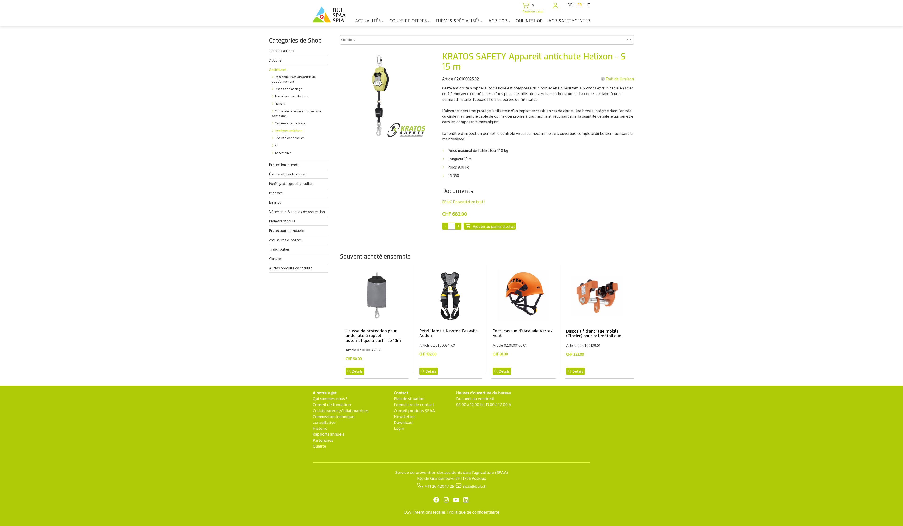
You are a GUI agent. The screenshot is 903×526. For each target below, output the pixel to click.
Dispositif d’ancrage (288, 89)
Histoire (320, 428)
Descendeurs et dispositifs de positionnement (294, 79)
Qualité (319, 446)
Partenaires (323, 440)
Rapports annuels (328, 434)
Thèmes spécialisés (458, 21)
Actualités (368, 21)
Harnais (280, 104)
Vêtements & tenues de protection (297, 212)
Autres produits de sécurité (291, 268)
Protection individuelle (286, 231)
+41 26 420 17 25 (439, 486)
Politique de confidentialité (474, 512)
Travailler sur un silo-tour (291, 96)
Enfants (275, 202)
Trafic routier (279, 249)
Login (399, 428)
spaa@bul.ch (474, 486)
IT (588, 5)
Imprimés (276, 193)
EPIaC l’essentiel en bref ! (463, 202)
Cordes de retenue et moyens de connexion (296, 114)
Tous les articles (281, 51)
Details (357, 372)
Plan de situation (409, 399)
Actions (275, 60)
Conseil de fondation (332, 405)
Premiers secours (282, 221)
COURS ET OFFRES (408, 21)
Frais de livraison (619, 79)
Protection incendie (284, 165)
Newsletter (404, 417)
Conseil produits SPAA (414, 411)
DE (569, 5)
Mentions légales (430, 512)
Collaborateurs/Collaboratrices (340, 411)
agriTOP (497, 21)
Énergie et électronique (287, 174)
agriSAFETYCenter (569, 21)
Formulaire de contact (414, 405)
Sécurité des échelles (289, 138)
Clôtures (275, 259)
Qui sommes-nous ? (330, 399)
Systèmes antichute (288, 131)
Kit (277, 145)
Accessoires (283, 153)
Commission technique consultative (333, 420)
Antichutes (277, 70)
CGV (408, 512)
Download (403, 422)
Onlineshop (529, 21)
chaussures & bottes (285, 240)
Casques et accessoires (291, 123)
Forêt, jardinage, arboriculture (291, 184)
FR (579, 5)
